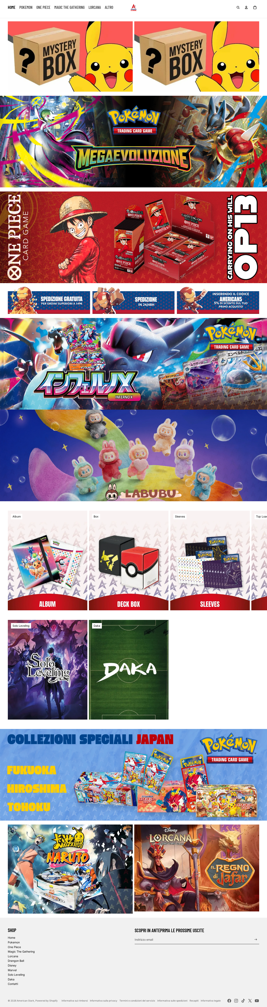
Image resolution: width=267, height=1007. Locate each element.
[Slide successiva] (255, 560)
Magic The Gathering (21, 951)
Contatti (13, 983)
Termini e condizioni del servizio (137, 1000)
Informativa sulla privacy (103, 1000)
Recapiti (194, 1000)
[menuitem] (11, 7)
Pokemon (14, 942)
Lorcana (13, 956)
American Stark (25, 1000)
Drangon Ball (16, 960)
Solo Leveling (16, 974)
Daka (11, 979)
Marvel (12, 970)
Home (11, 937)
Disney (12, 965)
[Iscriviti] (255, 939)
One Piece (14, 947)
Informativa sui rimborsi (75, 1000)
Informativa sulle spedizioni (172, 1000)
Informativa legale (211, 1000)
